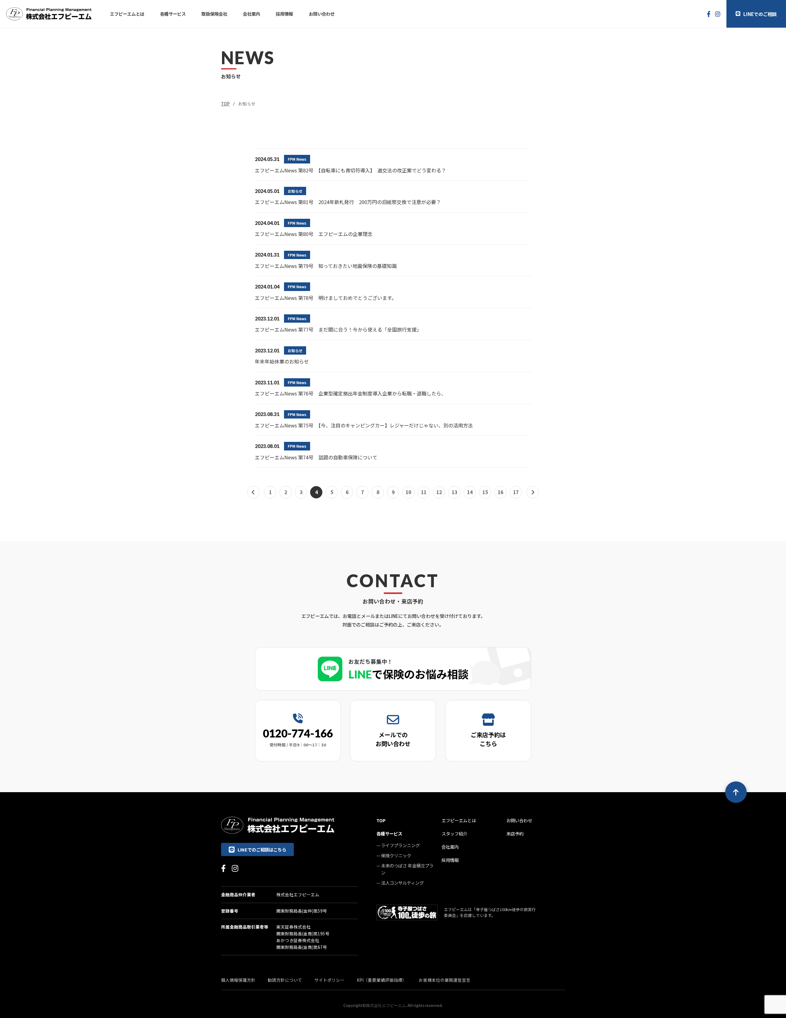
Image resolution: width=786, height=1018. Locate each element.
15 (485, 492)
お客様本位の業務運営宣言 (444, 980)
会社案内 (251, 13)
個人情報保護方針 (238, 980)
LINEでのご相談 (760, 13)
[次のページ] (533, 492)
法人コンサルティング (402, 882)
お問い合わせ (322, 13)
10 (408, 492)
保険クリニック (396, 855)
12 (439, 492)
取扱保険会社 (214, 13)
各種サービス (173, 13)
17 (516, 492)
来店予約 (514, 833)
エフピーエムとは (127, 13)
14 (470, 492)
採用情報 (284, 13)
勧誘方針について (285, 980)
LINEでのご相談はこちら (262, 849)
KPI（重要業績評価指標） (382, 980)
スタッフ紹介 (454, 833)
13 (454, 492)
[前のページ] (253, 492)
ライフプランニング (400, 845)
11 (423, 492)
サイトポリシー (329, 980)
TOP (225, 103)
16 (500, 492)
